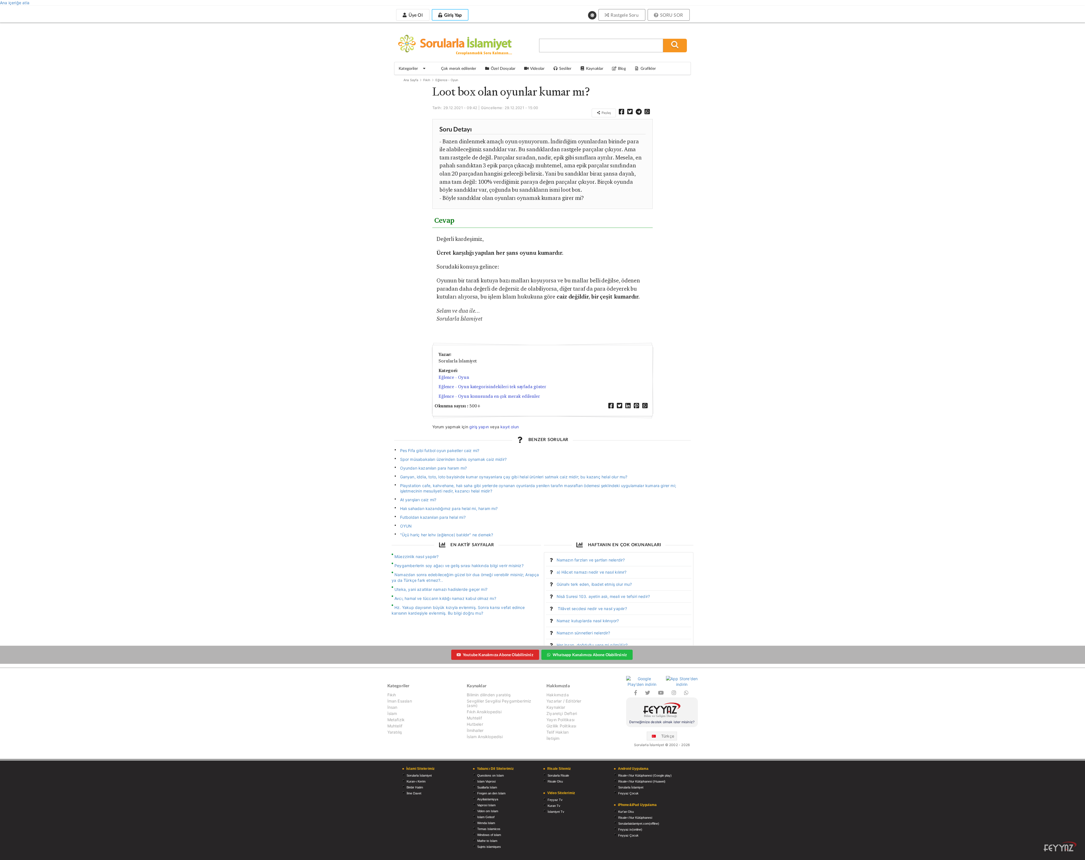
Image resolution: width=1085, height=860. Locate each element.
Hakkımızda (557, 695)
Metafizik (396, 719)
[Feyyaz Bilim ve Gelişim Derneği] (662, 711)
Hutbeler (475, 724)
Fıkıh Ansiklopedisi (484, 711)
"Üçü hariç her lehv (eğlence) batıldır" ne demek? (446, 534)
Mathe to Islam (487, 840)
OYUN (406, 526)
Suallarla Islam (487, 787)
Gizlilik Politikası (561, 725)
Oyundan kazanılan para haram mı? (433, 468)
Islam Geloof (485, 817)
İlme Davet (414, 793)
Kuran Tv (554, 805)
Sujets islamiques (489, 846)
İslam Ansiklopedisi (484, 736)
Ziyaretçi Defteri (561, 713)
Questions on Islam (490, 775)
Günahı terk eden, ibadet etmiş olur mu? (594, 584)
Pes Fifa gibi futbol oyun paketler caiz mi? (439, 450)
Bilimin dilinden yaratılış (489, 695)
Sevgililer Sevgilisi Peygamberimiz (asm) (499, 703)
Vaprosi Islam (486, 805)
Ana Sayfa (410, 80)
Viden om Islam (487, 811)
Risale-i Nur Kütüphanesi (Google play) (645, 775)
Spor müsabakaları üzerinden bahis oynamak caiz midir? (453, 459)
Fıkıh (427, 80)
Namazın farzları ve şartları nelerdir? (591, 560)
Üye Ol (414, 15)
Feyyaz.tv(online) (630, 829)
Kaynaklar (555, 707)
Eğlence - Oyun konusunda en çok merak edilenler (489, 396)
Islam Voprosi (486, 781)
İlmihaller (475, 730)
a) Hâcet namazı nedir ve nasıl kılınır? (592, 572)
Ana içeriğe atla (14, 2)
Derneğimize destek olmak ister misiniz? (662, 722)
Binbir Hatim (415, 787)
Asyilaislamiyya (487, 799)
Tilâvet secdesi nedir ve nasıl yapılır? (592, 608)
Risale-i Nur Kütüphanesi (635, 817)
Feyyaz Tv (555, 799)
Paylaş (606, 113)
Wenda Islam (486, 823)
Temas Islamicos (488, 829)
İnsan (392, 707)
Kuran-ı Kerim (416, 781)
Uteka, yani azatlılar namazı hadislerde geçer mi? (440, 589)
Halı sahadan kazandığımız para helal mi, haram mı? (449, 508)
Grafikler (648, 68)
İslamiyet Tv (556, 811)
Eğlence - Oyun (446, 80)
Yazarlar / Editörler (563, 701)
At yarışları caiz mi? (418, 499)
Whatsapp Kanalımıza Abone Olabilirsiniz (590, 654)
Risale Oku (555, 781)
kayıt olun (509, 426)
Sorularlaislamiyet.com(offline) (638, 823)
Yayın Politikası (560, 719)
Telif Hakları (557, 732)
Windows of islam (489, 835)
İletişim (552, 738)
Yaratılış (394, 732)
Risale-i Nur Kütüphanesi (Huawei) (641, 781)
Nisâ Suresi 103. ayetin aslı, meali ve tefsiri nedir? (603, 596)
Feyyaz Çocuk (628, 793)
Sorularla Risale (558, 775)
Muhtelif (394, 725)
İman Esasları (399, 701)
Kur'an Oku (626, 811)
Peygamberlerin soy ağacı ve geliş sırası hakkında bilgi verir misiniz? (459, 565)
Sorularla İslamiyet (419, 775)
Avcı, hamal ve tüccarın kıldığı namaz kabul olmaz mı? (445, 598)
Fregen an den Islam (491, 793)
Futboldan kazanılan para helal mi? (433, 517)
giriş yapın (479, 426)
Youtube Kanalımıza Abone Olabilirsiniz (498, 654)
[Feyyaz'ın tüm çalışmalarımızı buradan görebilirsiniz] (1060, 846)
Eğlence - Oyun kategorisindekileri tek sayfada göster (492, 386)
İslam (392, 713)
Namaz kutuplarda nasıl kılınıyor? (588, 620)
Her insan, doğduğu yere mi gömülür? (592, 645)
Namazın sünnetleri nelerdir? (583, 632)
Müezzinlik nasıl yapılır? (416, 556)
